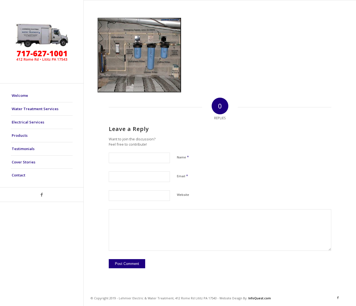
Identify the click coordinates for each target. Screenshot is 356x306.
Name (183, 157)
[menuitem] (42, 95)
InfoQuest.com (259, 298)
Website (183, 195)
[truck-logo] (41, 41)
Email (182, 175)
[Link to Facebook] (41, 195)
